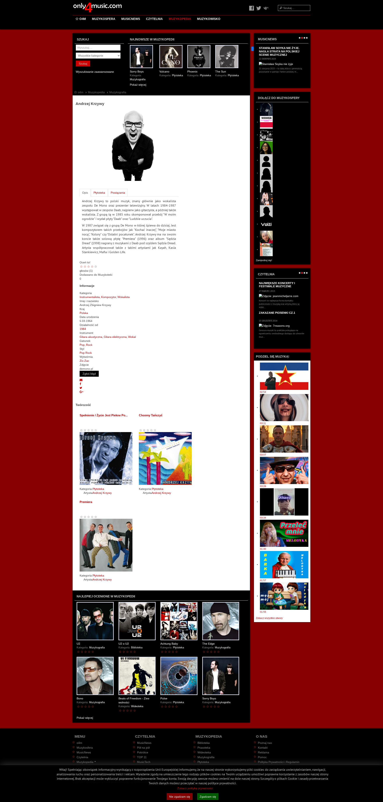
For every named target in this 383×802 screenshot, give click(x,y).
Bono (80, 698)
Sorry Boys (137, 71)
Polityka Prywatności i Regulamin (278, 762)
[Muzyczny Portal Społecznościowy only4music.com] (97, 7)
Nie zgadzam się (179, 796)
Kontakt (263, 747)
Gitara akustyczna (91, 336)
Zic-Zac (84, 360)
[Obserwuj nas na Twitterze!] (259, 8)
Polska (84, 313)
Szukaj (83, 63)
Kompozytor (108, 297)
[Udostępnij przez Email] (81, 379)
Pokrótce (142, 752)
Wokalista (123, 297)
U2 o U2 (123, 643)
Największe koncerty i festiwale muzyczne (277, 284)
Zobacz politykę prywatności (195, 788)
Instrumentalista (90, 297)
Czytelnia (154, 19)
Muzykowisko (208, 19)
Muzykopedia (180, 19)
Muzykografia (137, 79)
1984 (83, 328)
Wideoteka (137, 706)
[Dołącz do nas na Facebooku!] (252, 8)
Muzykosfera (103, 19)
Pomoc (262, 757)
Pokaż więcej (138, 84)
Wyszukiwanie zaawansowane (95, 71)
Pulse (163, 698)
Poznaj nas (265, 742)
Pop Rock (86, 352)
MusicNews (130, 19)
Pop (82, 344)
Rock (89, 344)
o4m (82, 19)
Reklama (263, 752)
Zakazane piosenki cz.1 (277, 312)
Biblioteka (136, 647)
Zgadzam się (208, 796)
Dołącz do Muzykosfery (279, 98)
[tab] (85, 192)
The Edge (208, 643)
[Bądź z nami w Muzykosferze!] (266, 8)
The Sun (220, 71)
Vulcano (164, 71)
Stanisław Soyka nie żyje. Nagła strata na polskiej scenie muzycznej (279, 51)
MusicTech (143, 762)
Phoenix (192, 71)
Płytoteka (177, 75)
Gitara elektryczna (115, 336)
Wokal (132, 336)
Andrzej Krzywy (102, 492)
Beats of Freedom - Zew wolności (133, 700)
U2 (78, 643)
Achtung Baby (169, 643)
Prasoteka (203, 747)
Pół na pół (143, 747)
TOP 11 (142, 757)
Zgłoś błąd (89, 373)
